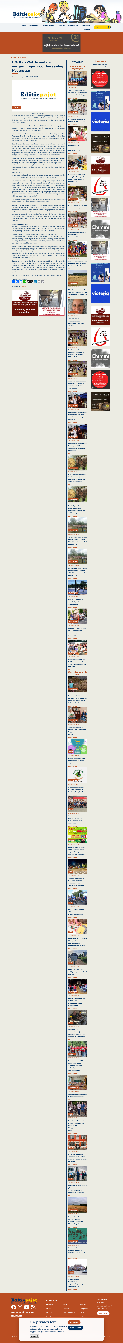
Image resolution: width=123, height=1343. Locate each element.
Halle (82, 1313)
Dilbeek (66, 1308)
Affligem (49, 1304)
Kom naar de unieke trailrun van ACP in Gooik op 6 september (76, 789)
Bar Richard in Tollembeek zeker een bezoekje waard (76, 148)
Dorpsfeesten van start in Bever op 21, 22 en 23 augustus (77, 760)
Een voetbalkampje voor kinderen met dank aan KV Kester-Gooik (77, 263)
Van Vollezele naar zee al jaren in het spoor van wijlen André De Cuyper (77, 92)
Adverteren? (73, 25)
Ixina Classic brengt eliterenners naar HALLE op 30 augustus (76, 912)
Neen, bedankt (75, 1328)
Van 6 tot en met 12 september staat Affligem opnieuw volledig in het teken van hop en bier (76, 1065)
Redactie (61, 25)
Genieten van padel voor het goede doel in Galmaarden (76, 602)
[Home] (27, 15)
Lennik (48, 1317)
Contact (86, 29)
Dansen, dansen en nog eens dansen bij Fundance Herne (77, 234)
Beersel (83, 1304)
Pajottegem (22, 57)
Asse (65, 1304)
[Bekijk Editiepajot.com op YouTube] (26, 1308)
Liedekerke (67, 1317)
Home (23, 25)
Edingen (49, 1313)
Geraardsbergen (69, 1313)
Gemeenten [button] (34, 25)
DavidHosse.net (105, 1337)
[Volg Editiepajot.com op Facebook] (13, 1308)
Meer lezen (72, 98)
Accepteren (74, 1322)
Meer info (35, 1336)
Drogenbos (84, 1308)
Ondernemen (48, 25)
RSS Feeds (85, 25)
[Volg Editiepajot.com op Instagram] (20, 1308)
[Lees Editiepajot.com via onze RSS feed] (33, 1308)
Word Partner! (103, 1313)
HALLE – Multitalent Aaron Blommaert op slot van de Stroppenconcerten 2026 (76, 1125)
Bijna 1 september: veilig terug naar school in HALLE (77, 972)
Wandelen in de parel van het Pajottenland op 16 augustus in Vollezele (77, 292)
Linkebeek (84, 1317)
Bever (48, 1308)
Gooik (24, 286)
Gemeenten (51, 1300)
